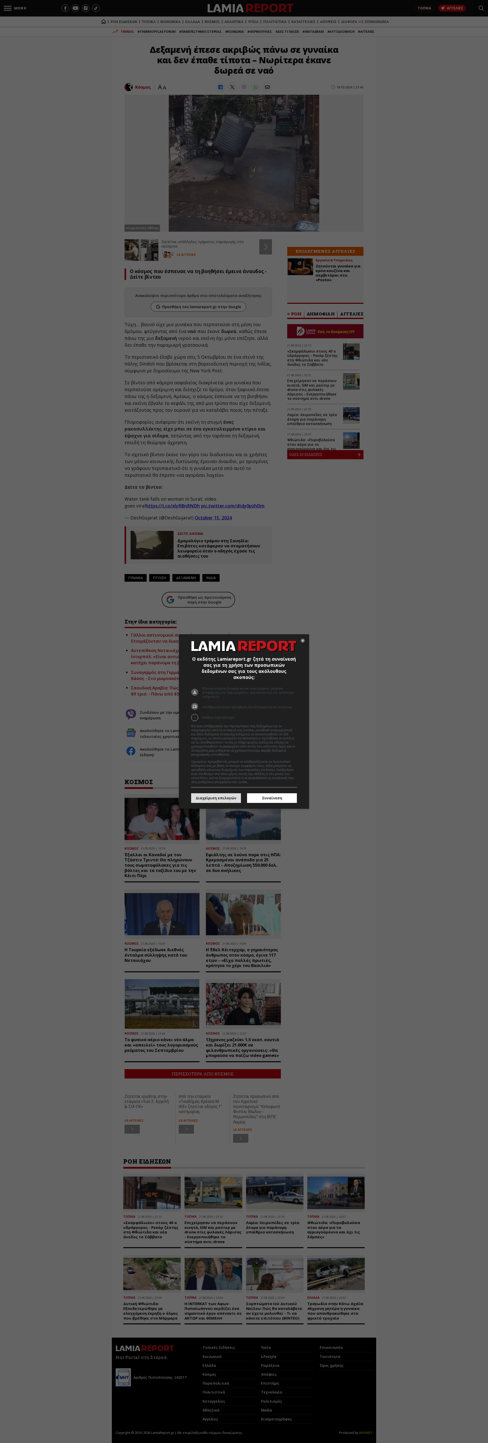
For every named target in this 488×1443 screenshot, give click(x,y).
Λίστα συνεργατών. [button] (244, 754)
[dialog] (244, 721)
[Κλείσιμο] (303, 641)
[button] (244, 717)
